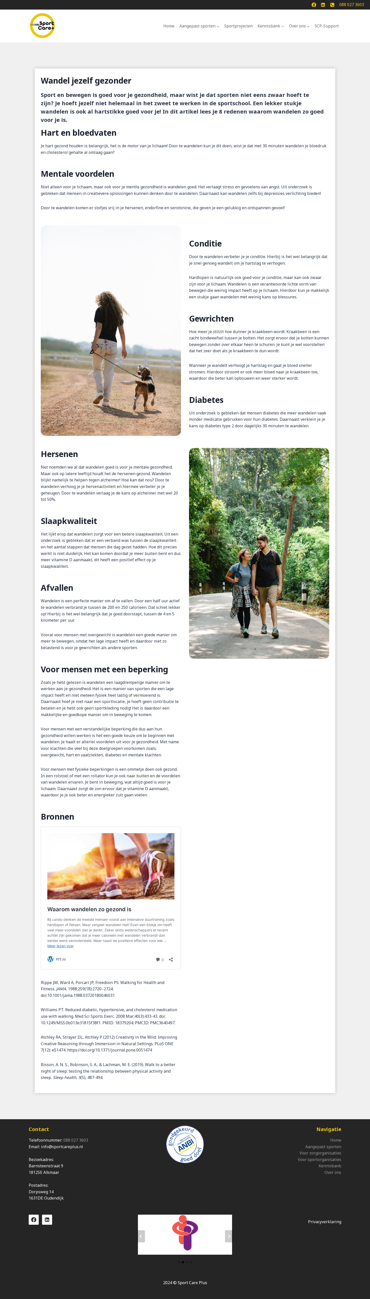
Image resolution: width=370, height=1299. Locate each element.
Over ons (332, 1172)
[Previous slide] (141, 1236)
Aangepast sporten (323, 1146)
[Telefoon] (332, 4)
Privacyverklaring (324, 1221)
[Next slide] (229, 1236)
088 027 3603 (75, 1140)
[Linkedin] (322, 4)
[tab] (179, 1262)
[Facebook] (313, 4)
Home (168, 26)
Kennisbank (330, 1166)
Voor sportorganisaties (319, 1159)
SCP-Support (327, 26)
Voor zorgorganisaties (320, 1153)
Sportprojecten (238, 26)
